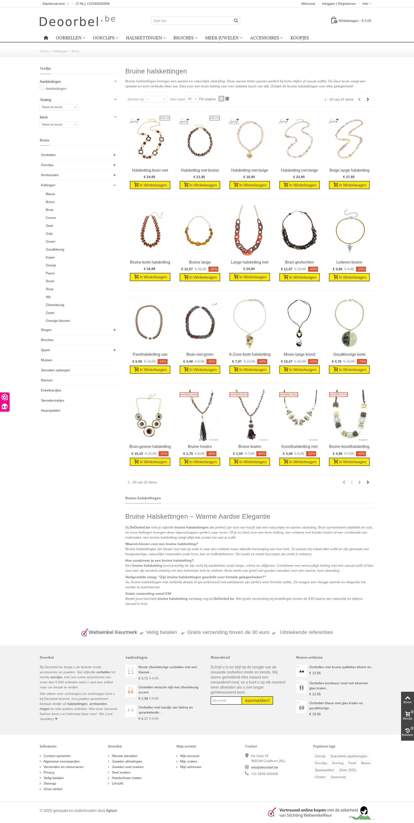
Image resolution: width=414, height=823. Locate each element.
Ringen (46, 330)
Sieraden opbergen (55, 370)
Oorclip (320, 756)
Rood (50, 281)
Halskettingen (144, 38)
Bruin (50, 210)
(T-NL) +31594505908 (92, 4)
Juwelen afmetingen (126, 761)
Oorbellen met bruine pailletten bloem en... (341, 667)
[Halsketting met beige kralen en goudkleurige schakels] (299, 139)
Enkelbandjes (51, 390)
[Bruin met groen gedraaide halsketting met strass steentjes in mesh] (199, 323)
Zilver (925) (347, 770)
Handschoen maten (126, 778)
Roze (50, 289)
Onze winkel (52, 789)
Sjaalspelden (324, 770)
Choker (320, 777)
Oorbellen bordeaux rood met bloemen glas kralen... (338, 685)
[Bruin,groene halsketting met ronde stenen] (150, 415)
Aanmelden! (257, 700)
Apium (111, 810)
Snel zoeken (121, 772)
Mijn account (189, 756)
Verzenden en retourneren (63, 767)
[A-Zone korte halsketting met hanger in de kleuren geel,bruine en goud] (249, 323)
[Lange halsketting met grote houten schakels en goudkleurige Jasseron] (249, 231)
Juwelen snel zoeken (127, 767)
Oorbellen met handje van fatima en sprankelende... (165, 709)
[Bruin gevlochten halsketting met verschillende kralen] (299, 231)
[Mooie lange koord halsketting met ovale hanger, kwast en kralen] (299, 323)
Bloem (366, 763)
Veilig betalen (53, 778)
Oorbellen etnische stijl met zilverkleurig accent (168, 689)
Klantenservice (54, 4)
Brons (50, 202)
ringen (44, 709)
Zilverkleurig (55, 305)
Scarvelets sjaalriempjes (348, 756)
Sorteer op (136, 99)
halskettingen (77, 704)
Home (44, 51)
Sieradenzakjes (52, 400)
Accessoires (264, 38)
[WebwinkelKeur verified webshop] (318, 812)
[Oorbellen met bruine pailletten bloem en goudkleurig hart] (301, 670)
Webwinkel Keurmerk (113, 632)
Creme (51, 218)
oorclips (56, 677)
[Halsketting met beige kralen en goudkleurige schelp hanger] (249, 139)
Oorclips (104, 38)
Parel (352, 763)
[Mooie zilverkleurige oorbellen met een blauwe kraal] (130, 670)
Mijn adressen (190, 767)
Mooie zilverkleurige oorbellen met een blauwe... (167, 669)
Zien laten (177, 99)
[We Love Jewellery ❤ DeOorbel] (77, 20)
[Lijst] (227, 99)
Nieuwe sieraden (124, 756)
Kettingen (60, 51)
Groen (50, 241)
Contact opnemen (57, 756)
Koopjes (300, 38)
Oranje (51, 265)
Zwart (50, 313)
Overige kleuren (58, 321)
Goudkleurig (55, 249)
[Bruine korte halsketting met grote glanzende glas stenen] (150, 231)
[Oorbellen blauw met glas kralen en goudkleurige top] (301, 707)
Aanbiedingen (56, 88)
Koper (50, 257)
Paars (50, 273)
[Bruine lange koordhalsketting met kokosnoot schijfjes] (199, 231)
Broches (183, 38)
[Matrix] (221, 99)
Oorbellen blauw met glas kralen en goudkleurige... (336, 705)
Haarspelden (50, 410)
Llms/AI (117, 783)
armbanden (98, 704)
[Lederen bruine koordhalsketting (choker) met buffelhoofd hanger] (349, 231)
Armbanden (50, 175)
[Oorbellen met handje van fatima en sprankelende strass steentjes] (130, 711)
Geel (49, 226)
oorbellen (102, 672)
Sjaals (45, 350)
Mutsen (46, 360)
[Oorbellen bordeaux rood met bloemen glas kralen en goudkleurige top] (301, 687)
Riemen (47, 380)
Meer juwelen (222, 38)
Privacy (49, 772)
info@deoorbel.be (264, 767)
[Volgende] (368, 99)
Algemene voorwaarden (61, 761)
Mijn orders (188, 761)
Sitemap (49, 783)
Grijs (49, 233)
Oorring (338, 763)
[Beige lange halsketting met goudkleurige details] (349, 139)
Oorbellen (68, 38)
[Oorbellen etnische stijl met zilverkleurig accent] (130, 690)
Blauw (50, 194)
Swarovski (338, 777)
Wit (48, 297)
